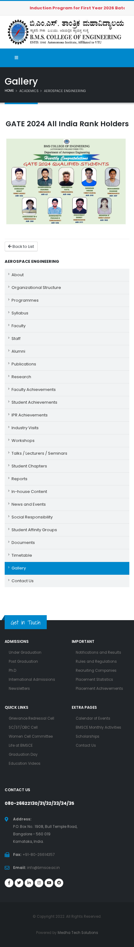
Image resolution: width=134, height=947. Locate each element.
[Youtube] (49, 883)
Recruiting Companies (96, 670)
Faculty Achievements (34, 389)
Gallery (19, 568)
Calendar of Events (93, 718)
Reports (19, 479)
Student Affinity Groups (34, 530)
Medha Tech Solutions (78, 932)
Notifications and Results (98, 652)
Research (21, 377)
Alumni (18, 351)
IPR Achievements (30, 415)
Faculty (19, 326)
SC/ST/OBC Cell (23, 727)
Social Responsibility (32, 517)
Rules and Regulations (96, 661)
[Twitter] (19, 883)
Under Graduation (25, 652)
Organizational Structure (36, 287)
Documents (23, 542)
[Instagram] (39, 883)
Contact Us (23, 581)
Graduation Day (23, 754)
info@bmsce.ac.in (43, 867)
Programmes (25, 300)
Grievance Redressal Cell (31, 718)
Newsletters (19, 688)
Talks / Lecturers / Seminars (39, 453)
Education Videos (25, 763)
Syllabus (20, 313)
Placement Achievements (99, 688)
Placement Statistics (94, 679)
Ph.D (12, 670)
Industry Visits (25, 428)
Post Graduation (23, 661)
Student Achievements (34, 402)
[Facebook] (9, 883)
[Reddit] (59, 883)
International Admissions (32, 679)
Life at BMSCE (21, 745)
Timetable (22, 555)
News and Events (29, 504)
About (18, 275)
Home (9, 90)
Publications (24, 364)
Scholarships (87, 736)
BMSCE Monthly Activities (98, 727)
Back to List (23, 246)
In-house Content (29, 491)
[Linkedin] (29, 883)
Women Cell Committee (31, 736)
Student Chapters (29, 466)
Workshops (23, 440)
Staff (16, 338)
